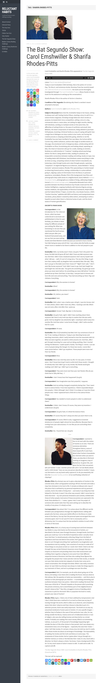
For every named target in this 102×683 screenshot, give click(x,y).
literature (32, 131)
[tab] (3, 2)
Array (60, 676)
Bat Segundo (32, 110)
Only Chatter (5, 36)
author (31, 121)
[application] (70, 78)
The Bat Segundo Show (8, 39)
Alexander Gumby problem (60, 475)
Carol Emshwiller (57, 109)
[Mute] (88, 78)
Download (67, 82)
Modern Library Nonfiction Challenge (9, 48)
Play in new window (56, 82)
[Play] (47, 78)
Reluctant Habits (9, 10)
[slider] (92, 77)
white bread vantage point (60, 182)
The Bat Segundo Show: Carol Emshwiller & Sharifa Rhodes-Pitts (59, 56)
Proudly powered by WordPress (37, 676)
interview (36, 114)
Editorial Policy (6, 25)
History (37, 128)
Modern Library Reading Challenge (9, 43)
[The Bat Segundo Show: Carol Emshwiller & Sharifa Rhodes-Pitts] (61, 28)
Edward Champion (41, 44)
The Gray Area (6, 27)
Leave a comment (33, 140)
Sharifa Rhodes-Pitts (73, 109)
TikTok (4, 30)
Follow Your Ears (7, 33)
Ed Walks (4, 51)
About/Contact (6, 22)
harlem (31, 126)
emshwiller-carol (34, 112)
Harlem (31, 114)
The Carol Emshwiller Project (69, 92)
